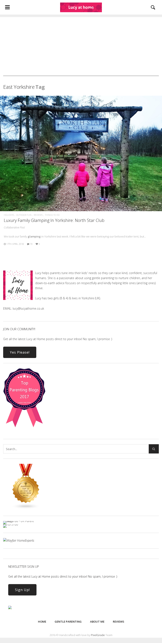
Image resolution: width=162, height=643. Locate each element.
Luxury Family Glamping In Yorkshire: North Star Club (54, 220)
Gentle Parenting (68, 621)
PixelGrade (98, 635)
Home (42, 621)
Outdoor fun (23, 215)
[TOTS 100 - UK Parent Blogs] (20, 521)
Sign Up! (22, 589)
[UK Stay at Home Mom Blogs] (26, 508)
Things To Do (52, 215)
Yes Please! (20, 352)
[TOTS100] (10, 524)
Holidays (9, 215)
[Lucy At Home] (80, 7)
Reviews (38, 215)
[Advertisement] (81, 46)
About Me (97, 621)
